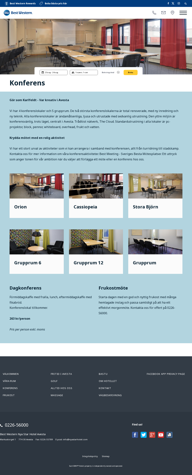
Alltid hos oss (61, 388)
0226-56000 (16, 425)
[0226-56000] (154, 13)
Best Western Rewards (23, 3)
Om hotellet (108, 381)
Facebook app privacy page (166, 374)
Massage (57, 395)
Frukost (9, 395)
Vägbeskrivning (110, 395)
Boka (130, 72)
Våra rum (9, 381)
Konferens (10, 388)
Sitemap (106, 456)
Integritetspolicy (90, 456)
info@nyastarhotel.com (75, 439)
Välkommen (11, 374)
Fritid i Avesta (61, 374)
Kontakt (105, 388)
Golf (54, 381)
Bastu (103, 374)
